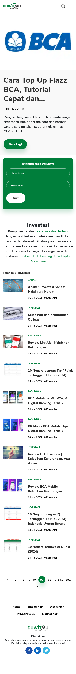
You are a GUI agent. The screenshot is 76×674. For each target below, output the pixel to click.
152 (68, 580)
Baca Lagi (15, 144)
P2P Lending (42, 256)
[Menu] (70, 6)
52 (49, 580)
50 (34, 580)
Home (16, 607)
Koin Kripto (62, 256)
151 (60, 580)
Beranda (8, 273)
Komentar (50, 298)
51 (42, 580)
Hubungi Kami (50, 614)
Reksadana (38, 261)
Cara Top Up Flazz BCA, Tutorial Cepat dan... (35, 89)
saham (27, 256)
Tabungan (34, 335)
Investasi (24, 273)
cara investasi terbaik (52, 231)
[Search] (63, 6)
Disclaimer (57, 607)
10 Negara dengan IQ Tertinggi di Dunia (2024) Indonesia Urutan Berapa (47, 519)
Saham (32, 280)
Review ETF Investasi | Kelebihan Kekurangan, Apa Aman (49, 458)
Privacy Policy (26, 614)
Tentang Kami (35, 607)
